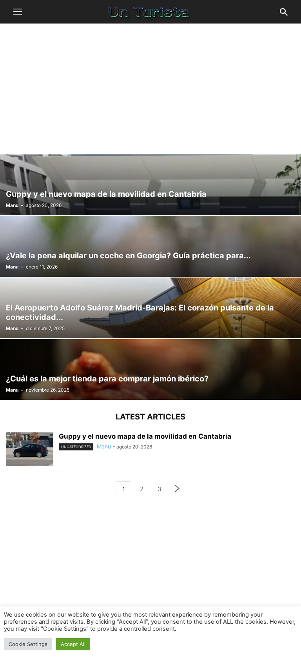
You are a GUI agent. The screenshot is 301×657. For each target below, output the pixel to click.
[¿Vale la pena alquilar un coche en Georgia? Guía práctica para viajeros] (150, 246)
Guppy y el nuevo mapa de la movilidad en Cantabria (145, 436)
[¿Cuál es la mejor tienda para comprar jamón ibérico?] (150, 369)
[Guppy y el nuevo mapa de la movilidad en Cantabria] (150, 184)
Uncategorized (76, 447)
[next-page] (177, 489)
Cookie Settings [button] (28, 644)
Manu (12, 205)
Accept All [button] (73, 644)
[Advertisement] (150, 88)
